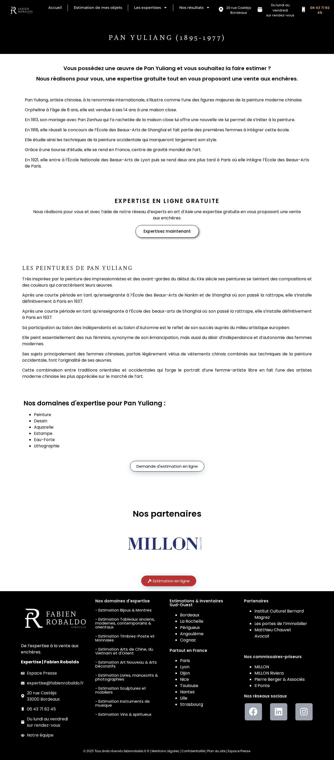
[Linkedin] (278, 711)
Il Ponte (262, 686)
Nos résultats (191, 7)
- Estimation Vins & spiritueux (123, 714)
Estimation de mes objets (98, 7)
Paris (185, 661)
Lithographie (46, 446)
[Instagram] (304, 711)
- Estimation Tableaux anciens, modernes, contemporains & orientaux (125, 623)
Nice (184, 679)
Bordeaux (189, 615)
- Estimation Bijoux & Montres (123, 610)
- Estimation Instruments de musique (122, 703)
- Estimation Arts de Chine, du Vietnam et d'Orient (124, 651)
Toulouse (189, 686)
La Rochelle (191, 621)
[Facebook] (253, 711)
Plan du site (216, 751)
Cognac (188, 640)
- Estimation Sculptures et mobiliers (120, 690)
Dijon (185, 673)
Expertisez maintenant (167, 231)
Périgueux (190, 628)
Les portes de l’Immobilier (280, 624)
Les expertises (147, 7)
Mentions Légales (165, 751)
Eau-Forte (44, 440)
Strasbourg (191, 704)
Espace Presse (239, 751)
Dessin (40, 421)
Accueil (55, 7)
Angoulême (192, 634)
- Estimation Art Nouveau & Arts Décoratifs (126, 664)
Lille (183, 698)
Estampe (43, 433)
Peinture (42, 415)
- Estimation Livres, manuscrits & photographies (126, 677)
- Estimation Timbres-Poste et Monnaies (125, 638)
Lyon (184, 667)
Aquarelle (43, 427)
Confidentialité (193, 751)
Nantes (187, 692)
